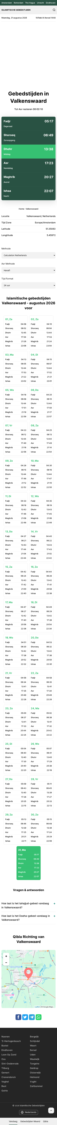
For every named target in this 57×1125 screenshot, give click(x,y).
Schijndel (35, 1041)
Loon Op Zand (8, 1054)
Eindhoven (51, 3)
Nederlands (30, 1112)
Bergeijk (34, 1036)
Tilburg (5, 1068)
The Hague (30, 3)
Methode (6, 248)
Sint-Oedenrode (10, 1063)
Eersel (33, 1050)
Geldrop (34, 1068)
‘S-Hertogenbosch (11, 1041)
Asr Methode (8, 263)
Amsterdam (6, 3)
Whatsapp (39, 1017)
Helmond (34, 1077)
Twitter (25, 1017)
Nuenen (5, 1036)
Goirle (4, 1090)
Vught (33, 1081)
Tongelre (34, 1063)
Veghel (5, 1081)
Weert (33, 1045)
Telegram (32, 1017)
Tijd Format (7, 278)
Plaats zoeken (54, 9)
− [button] (6, 962)
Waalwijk (34, 1059)
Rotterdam (18, 3)
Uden (33, 1054)
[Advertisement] (28, 55)
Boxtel (4, 1045)
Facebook (18, 1017)
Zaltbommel (36, 1086)
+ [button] (6, 956)
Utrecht (40, 3)
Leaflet (37, 1007)
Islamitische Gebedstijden (16, 10)
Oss (3, 1059)
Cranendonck (8, 1077)
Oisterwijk (35, 1072)
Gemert (5, 1072)
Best (3, 1086)
